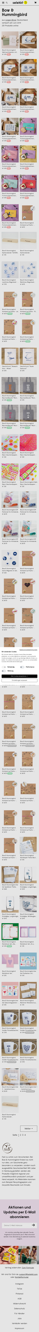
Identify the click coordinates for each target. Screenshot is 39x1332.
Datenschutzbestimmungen (28, 649)
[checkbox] (4, 667)
